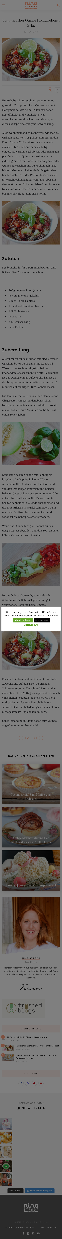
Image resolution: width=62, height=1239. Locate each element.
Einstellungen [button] (41, 620)
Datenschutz (31, 624)
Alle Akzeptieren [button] (23, 620)
